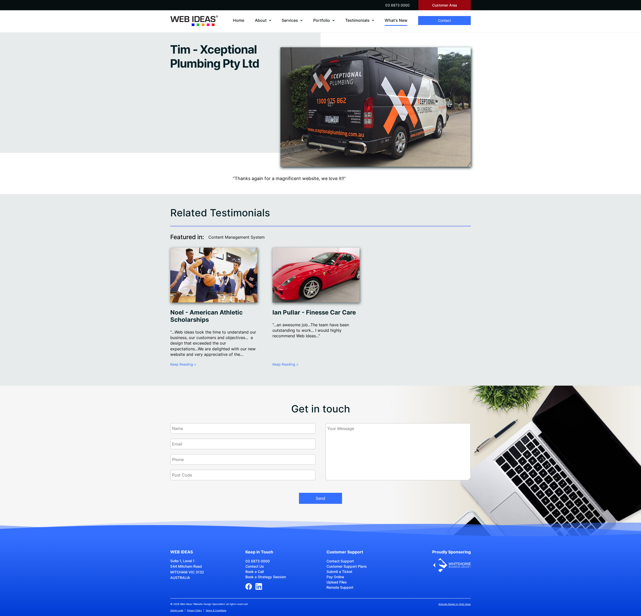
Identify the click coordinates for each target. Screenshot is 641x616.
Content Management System (236, 237)
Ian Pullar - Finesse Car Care (314, 312)
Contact (444, 20)
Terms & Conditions (216, 610)
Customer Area (444, 5)
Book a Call (254, 571)
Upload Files (337, 582)
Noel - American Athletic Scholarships (206, 316)
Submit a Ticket (339, 571)
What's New (396, 20)
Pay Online (335, 577)
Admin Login (176, 610)
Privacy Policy (194, 610)
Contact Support (340, 561)
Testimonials (357, 20)
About (261, 20)
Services (290, 20)
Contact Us (254, 566)
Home (238, 20)
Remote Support (340, 587)
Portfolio (321, 20)
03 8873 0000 (397, 5)
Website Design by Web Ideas (454, 604)
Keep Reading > (183, 364)
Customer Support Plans (347, 566)
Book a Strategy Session (265, 577)
